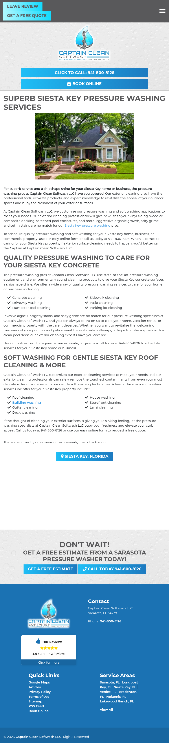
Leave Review (22, 6)
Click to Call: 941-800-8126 (84, 72)
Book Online (87, 83)
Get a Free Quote (27, 15)
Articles (35, 687)
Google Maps (39, 682)
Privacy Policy (40, 692)
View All (106, 710)
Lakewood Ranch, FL (117, 701)
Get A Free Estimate (50, 569)
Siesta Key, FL (125, 687)
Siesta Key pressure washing (87, 226)
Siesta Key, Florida (86, 456)
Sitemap (35, 701)
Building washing (26, 403)
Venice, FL (108, 692)
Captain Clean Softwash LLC (38, 737)
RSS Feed (36, 706)
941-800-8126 (118, 239)
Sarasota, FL (110, 682)
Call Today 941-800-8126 (114, 569)
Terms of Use (39, 697)
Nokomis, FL (116, 697)
